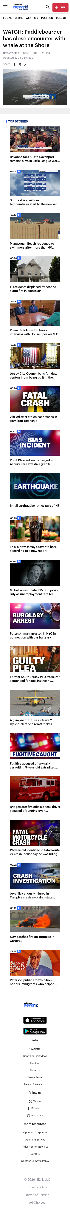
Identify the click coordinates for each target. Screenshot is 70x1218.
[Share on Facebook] (14, 64)
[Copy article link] (25, 64)
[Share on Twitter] (19, 64)
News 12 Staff (11, 53)
